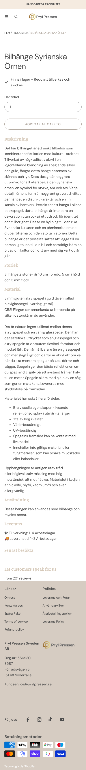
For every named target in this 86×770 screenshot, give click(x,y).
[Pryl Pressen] (43, 16)
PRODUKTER (20, 33)
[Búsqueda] (16, 17)
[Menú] (6, 17)
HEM (7, 33)
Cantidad (11, 97)
